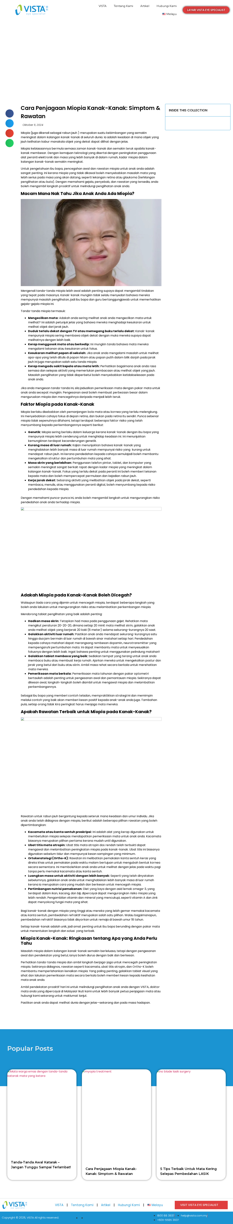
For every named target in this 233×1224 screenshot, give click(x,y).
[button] (206, 10)
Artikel (144, 6)
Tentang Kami (123, 6)
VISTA (102, 6)
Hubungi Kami (167, 6)
